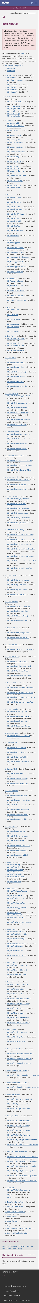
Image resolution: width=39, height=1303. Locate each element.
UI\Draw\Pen (9, 862)
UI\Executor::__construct (16, 338)
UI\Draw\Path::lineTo (14, 915)
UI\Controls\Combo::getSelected (19, 666)
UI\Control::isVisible (14, 226)
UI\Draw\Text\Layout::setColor (18, 1104)
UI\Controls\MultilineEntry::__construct (21, 539)
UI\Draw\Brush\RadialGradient (16, 1082)
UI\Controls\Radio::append (17, 712)
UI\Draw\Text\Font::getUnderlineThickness (22, 1145)
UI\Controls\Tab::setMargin (17, 386)
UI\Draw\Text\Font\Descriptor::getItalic (21, 1166)
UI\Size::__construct (14, 102)
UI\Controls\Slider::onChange (17, 616)
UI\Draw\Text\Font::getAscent (18, 1125)
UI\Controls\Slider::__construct (18, 606)
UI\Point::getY (12, 87)
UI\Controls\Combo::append (17, 661)
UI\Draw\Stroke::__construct (17, 984)
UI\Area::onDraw (13, 310)
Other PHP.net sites (10, 1301)
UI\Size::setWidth (13, 116)
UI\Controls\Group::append (17, 795)
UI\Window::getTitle (14, 140)
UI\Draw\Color (10, 963)
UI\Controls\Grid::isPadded (17, 779)
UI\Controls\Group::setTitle (17, 819)
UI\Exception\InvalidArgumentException (19, 1228)
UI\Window (9, 121)
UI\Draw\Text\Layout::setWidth (18, 1109)
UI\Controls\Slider (11, 602)
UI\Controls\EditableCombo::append (20, 688)
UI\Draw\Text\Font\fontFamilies (18, 1190)
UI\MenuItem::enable (15, 286)
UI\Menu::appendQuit (15, 262)
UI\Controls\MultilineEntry (14, 530)
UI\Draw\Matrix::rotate (15, 944)
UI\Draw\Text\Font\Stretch (15, 1211)
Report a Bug (17, 1248)
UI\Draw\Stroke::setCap (15, 1008)
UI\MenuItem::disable (15, 281)
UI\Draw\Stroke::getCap (15, 989)
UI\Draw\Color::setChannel (17, 975)
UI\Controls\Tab (10, 358)
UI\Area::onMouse (13, 319)
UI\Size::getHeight (13, 106)
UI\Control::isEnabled (15, 221)
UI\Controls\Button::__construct (18, 434)
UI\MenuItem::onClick (15, 295)
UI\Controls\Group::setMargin (17, 814)
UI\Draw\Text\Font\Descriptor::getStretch (22, 1176)
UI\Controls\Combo (12, 657)
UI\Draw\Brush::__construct (17, 1032)
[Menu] (36, 3)
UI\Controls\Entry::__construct (18, 499)
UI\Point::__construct (14, 80)
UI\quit (9, 1195)
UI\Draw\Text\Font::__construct (18, 1121)
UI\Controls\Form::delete (16, 752)
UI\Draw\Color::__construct (17, 965)
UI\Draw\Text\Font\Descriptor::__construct (22, 1156)
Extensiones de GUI (10, 1272)
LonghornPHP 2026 (19, 8)
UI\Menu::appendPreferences (17, 257)
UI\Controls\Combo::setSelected (19, 676)
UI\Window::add (13, 123)
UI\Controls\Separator (13, 645)
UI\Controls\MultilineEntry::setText (19, 568)
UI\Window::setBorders (15, 171)
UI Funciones (9, 1188)
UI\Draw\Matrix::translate (16, 956)
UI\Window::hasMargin (15, 147)
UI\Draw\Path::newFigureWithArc (19, 922)
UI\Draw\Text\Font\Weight (14, 1202)
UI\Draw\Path (10, 889)
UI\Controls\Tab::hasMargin (17, 372)
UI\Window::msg (13, 157)
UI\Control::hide (13, 219)
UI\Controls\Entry (11, 496)
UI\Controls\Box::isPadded (17, 850)
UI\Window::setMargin (15, 181)
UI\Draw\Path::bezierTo (15, 898)
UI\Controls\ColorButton (13, 456)
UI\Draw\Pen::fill (13, 867)
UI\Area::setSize (13, 331)
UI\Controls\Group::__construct (18, 800)
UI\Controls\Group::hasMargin (18, 810)
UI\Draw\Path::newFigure (16, 917)
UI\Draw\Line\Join (11, 1221)
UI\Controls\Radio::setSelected (18, 726)
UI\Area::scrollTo (13, 326)
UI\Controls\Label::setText (16, 489)
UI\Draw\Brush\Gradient (14, 1049)
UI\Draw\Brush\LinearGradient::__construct (23, 1075)
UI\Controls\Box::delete (16, 841)
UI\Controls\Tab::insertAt (16, 377)
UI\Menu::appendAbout (15, 247)
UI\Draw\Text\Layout (12, 1094)
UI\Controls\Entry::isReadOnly (18, 508)
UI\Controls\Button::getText (17, 439)
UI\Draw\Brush (10, 1030)
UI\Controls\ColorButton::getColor (19, 460)
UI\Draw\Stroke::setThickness (18, 1023)
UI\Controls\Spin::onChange (17, 590)
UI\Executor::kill (13, 343)
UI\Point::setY (12, 92)
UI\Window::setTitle (14, 188)
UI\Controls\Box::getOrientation (18, 846)
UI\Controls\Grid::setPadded (17, 783)
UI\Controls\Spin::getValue (16, 585)
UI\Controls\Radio (11, 709)
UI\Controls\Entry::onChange (17, 513)
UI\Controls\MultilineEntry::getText (19, 544)
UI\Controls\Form (11, 743)
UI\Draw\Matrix (10, 929)
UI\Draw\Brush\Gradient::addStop (19, 1054)
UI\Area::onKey (12, 314)
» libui (23, 54)
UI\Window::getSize (14, 135)
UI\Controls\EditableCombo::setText (20, 702)
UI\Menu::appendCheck (15, 252)
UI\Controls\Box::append (16, 831)
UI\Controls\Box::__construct (17, 836)
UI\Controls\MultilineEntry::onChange (20, 556)
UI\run (9, 1197)
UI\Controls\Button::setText (17, 448)
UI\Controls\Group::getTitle (17, 805)
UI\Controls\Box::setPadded (17, 855)
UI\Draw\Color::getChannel (17, 970)
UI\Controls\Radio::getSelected (18, 716)
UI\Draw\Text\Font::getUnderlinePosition (22, 1140)
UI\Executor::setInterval (16, 350)
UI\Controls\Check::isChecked (18, 408)
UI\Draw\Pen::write (14, 881)
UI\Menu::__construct (15, 271)
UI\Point (8, 75)
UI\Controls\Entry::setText (16, 523)
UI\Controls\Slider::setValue (17, 621)
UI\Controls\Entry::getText (16, 503)
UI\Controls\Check (11, 393)
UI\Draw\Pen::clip (13, 865)
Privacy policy (25, 1301)
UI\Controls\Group (11, 790)
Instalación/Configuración (14, 66)
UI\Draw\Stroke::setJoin (15, 1013)
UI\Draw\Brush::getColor (16, 1037)
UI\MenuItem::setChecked (16, 300)
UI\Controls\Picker (11, 733)
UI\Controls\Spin (11, 575)
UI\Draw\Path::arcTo (14, 896)
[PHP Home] (6, 3)
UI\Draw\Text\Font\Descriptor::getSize (21, 1171)
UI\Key (7, 1226)
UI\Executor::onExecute (15, 346)
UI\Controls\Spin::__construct (18, 580)
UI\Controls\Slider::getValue (17, 611)
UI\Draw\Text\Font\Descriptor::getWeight (22, 1180)
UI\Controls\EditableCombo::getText (20, 692)
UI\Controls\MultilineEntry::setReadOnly (21, 561)
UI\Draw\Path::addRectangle (17, 891)
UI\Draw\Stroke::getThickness (18, 1003)
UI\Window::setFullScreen (16, 176)
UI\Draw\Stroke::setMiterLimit (18, 1018)
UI (4, 1275)
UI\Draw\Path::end (14, 912)
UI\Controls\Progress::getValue (18, 633)
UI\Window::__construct (15, 125)
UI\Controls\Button (12, 432)
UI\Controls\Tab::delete (15, 367)
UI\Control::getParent (15, 209)
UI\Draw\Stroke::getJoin (15, 994)
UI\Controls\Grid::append (16, 774)
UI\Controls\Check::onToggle (17, 413)
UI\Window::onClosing (15, 161)
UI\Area (7, 307)
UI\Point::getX (12, 85)
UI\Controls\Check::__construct (18, 396)
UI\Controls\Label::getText (16, 484)
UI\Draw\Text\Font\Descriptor (16, 1152)
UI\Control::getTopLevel (15, 214)
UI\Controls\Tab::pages (15, 381)
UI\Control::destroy (14, 197)
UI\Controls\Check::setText (16, 424)
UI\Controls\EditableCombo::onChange (21, 697)
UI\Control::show (13, 236)
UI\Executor (9, 336)
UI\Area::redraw (13, 324)
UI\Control (8, 195)
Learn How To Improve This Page (14, 1246)
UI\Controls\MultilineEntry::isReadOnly (21, 549)
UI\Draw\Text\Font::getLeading (18, 1135)
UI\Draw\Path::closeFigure (16, 903)
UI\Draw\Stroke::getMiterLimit (18, 999)
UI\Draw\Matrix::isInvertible (17, 934)
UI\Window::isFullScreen (16, 152)
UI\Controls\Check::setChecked (18, 420)
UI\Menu (8, 240)
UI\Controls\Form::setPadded (18, 762)
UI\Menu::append (13, 243)
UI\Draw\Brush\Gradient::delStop (19, 1058)
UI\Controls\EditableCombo (15, 683)
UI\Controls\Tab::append (16, 362)
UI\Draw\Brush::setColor (16, 1042)
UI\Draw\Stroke (10, 982)
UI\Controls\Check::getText (17, 403)
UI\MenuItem (10, 279)
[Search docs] (32, 3)
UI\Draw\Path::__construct (16, 908)
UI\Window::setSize (14, 185)
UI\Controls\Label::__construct (18, 480)
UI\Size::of (11, 111)
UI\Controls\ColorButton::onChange (20, 465)
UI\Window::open (13, 166)
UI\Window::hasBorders (15, 142)
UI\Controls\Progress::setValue (18, 637)
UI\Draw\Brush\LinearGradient (16, 1070)
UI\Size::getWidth (13, 109)
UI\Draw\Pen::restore (15, 869)
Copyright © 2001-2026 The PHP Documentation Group (15, 1288)
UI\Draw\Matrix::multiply (16, 939)
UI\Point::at (11, 78)
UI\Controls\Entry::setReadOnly (18, 518)
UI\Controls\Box (11, 826)
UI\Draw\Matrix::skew (15, 951)
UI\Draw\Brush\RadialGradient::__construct (23, 1087)
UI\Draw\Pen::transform (16, 877)
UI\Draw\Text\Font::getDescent (18, 1130)
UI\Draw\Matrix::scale (15, 946)
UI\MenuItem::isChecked (16, 291)
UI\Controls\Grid (11, 769)
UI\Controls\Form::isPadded (17, 757)
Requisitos (11, 68)
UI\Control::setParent (15, 231)
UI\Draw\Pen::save (14, 872)
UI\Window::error (13, 130)
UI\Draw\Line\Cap (11, 1216)
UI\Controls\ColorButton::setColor (19, 470)
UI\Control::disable (14, 202)
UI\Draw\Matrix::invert (15, 932)
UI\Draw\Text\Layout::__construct (19, 1099)
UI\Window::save (13, 169)
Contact (17, 1296)
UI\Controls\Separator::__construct (20, 649)
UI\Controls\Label (11, 477)
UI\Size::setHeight (13, 114)
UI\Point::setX (12, 90)
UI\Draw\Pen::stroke (14, 874)
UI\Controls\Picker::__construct (18, 735)
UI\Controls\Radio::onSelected (18, 721)
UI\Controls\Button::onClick (17, 444)
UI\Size (7, 97)
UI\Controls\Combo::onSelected (18, 671)
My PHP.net (8, 1296)
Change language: (16, 13)
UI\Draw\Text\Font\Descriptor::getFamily (22, 1161)
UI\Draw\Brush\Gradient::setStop (19, 1063)
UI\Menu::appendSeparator (17, 267)
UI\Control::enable (14, 207)
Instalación (11, 70)
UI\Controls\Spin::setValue (16, 594)
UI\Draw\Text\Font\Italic (14, 1207)
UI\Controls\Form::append (16, 747)
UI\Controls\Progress (12, 628)
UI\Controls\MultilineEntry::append (20, 535)
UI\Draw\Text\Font (11, 1116)
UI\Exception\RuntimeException (16, 1233)
